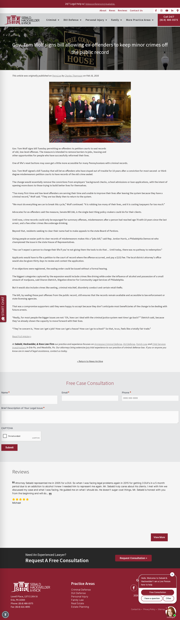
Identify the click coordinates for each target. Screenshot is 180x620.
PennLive (56, 75)
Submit (9, 447)
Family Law (141, 344)
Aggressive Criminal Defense (108, 344)
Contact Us (136, 10)
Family (115, 19)
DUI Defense (71, 19)
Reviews (122, 10)
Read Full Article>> (21, 336)
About (103, 10)
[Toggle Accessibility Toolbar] (5, 614)
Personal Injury (95, 19)
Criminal (51, 19)
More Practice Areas (138, 19)
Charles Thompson (74, 75)
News (112, 10)
